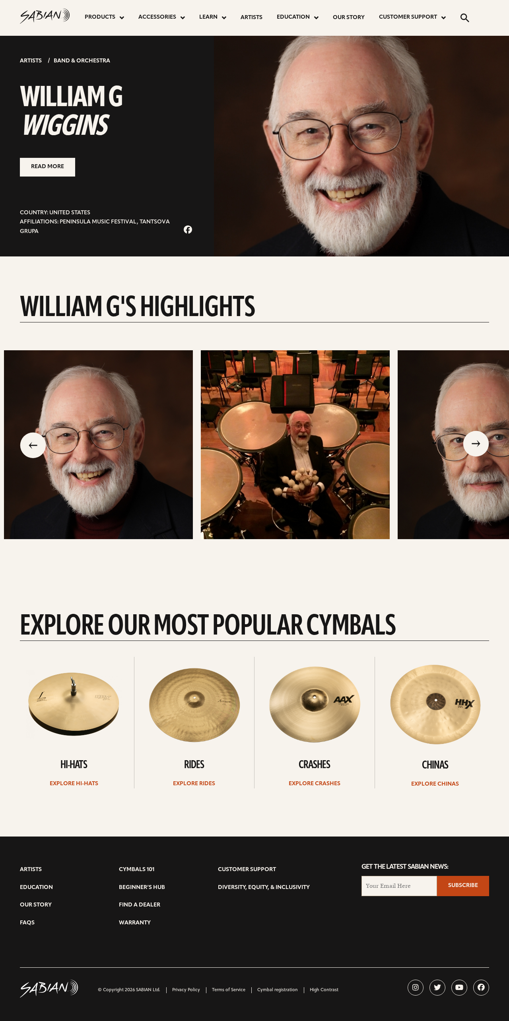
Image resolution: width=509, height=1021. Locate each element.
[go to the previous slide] (33, 444)
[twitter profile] (437, 988)
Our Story (349, 18)
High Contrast (324, 990)
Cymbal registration (277, 990)
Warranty (135, 923)
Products (100, 17)
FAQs (27, 923)
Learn (208, 17)
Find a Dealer (139, 905)
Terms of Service (228, 990)
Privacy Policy (186, 990)
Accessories (157, 17)
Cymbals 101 (136, 870)
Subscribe (463, 886)
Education (293, 17)
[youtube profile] (459, 988)
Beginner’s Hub (142, 888)
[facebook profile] (481, 988)
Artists (251, 18)
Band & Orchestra (82, 61)
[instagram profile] (416, 988)
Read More (47, 167)
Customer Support (408, 17)
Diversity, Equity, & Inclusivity (264, 888)
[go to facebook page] (188, 230)
